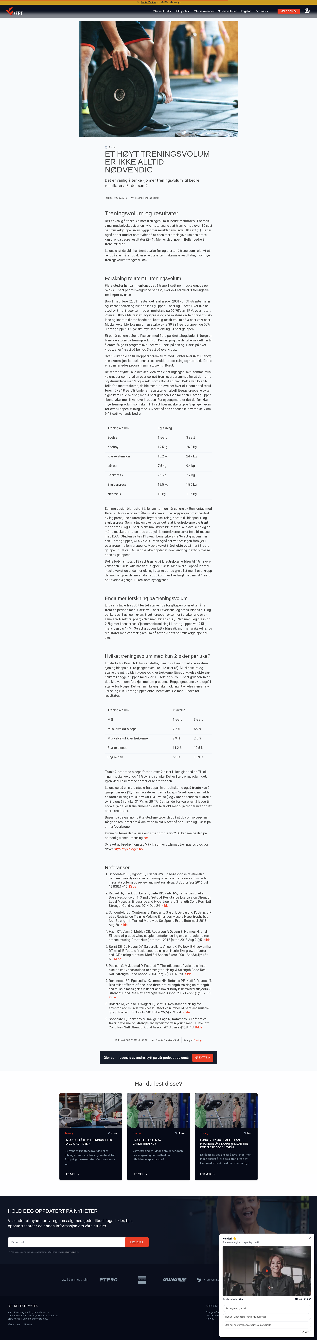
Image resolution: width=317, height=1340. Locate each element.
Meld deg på (289, 11)
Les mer (70, 1174)
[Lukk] (309, 1238)
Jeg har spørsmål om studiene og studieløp (248, 1325)
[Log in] (307, 11)
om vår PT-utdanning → (161, 2)
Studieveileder (227, 11)
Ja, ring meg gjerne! (235, 1308)
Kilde (132, 886)
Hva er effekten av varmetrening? (147, 1141)
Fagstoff (246, 11)
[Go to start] (14, 11)
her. (146, 838)
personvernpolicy (70, 1252)
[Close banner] (138, 2)
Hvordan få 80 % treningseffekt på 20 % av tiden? (89, 1141)
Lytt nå (204, 1057)
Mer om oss (14, 1324)
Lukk (307, 1332)
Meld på (136, 1242)
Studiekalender (204, 11)
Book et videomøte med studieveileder (245, 1316)
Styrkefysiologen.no (128, 849)
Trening (198, 1040)
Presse (28, 1324)
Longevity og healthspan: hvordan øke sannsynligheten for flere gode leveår (224, 1143)
